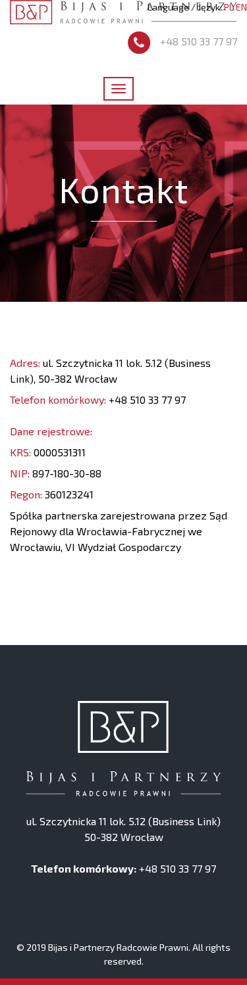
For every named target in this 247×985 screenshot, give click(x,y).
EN (241, 6)
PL (229, 6)
